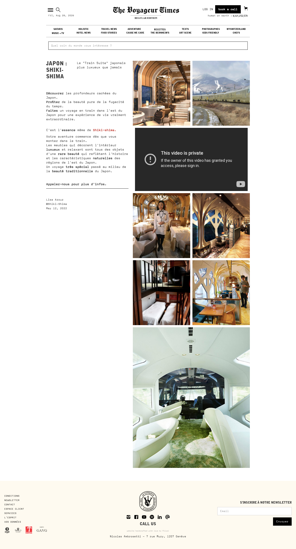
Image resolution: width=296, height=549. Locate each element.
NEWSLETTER (12, 500)
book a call (227, 9)
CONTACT (9, 504)
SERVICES (10, 513)
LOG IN (208, 9)
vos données (12, 521)
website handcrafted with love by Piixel (148, 531)
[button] (50, 10)
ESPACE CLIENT (14, 508)
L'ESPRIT (10, 517)
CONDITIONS (12, 495)
